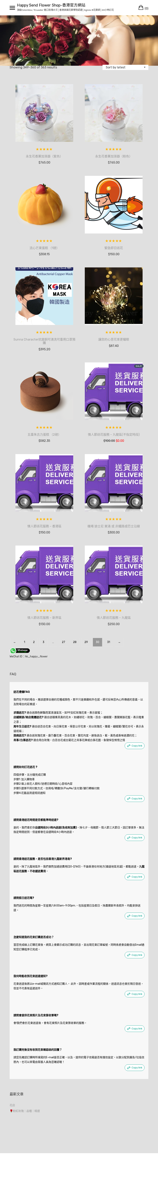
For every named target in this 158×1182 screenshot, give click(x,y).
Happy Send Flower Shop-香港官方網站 (51, 5)
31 (108, 642)
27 (63, 642)
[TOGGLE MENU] (12, 7)
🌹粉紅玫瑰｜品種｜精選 (25, 1111)
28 (74, 642)
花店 (12, 1105)
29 (86, 642)
